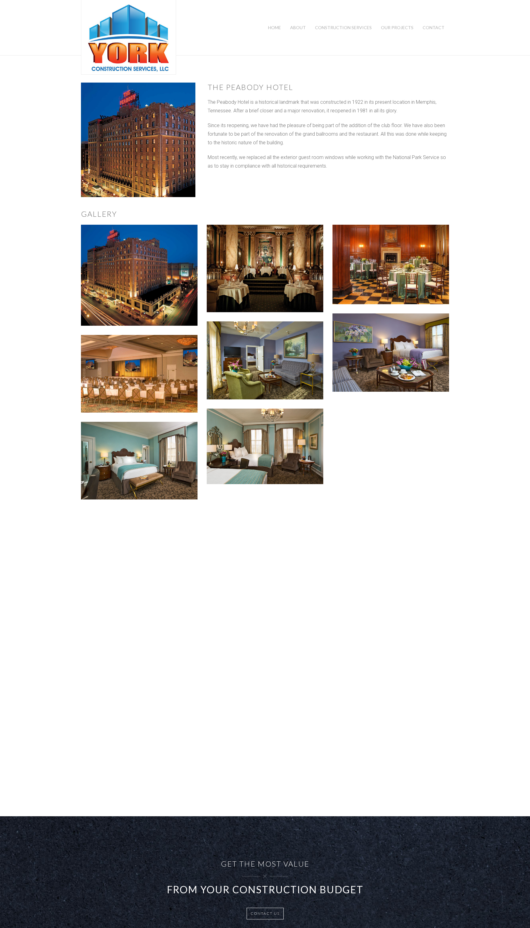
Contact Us (265, 913)
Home (274, 27)
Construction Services (343, 27)
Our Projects (397, 27)
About (298, 27)
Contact (433, 27)
